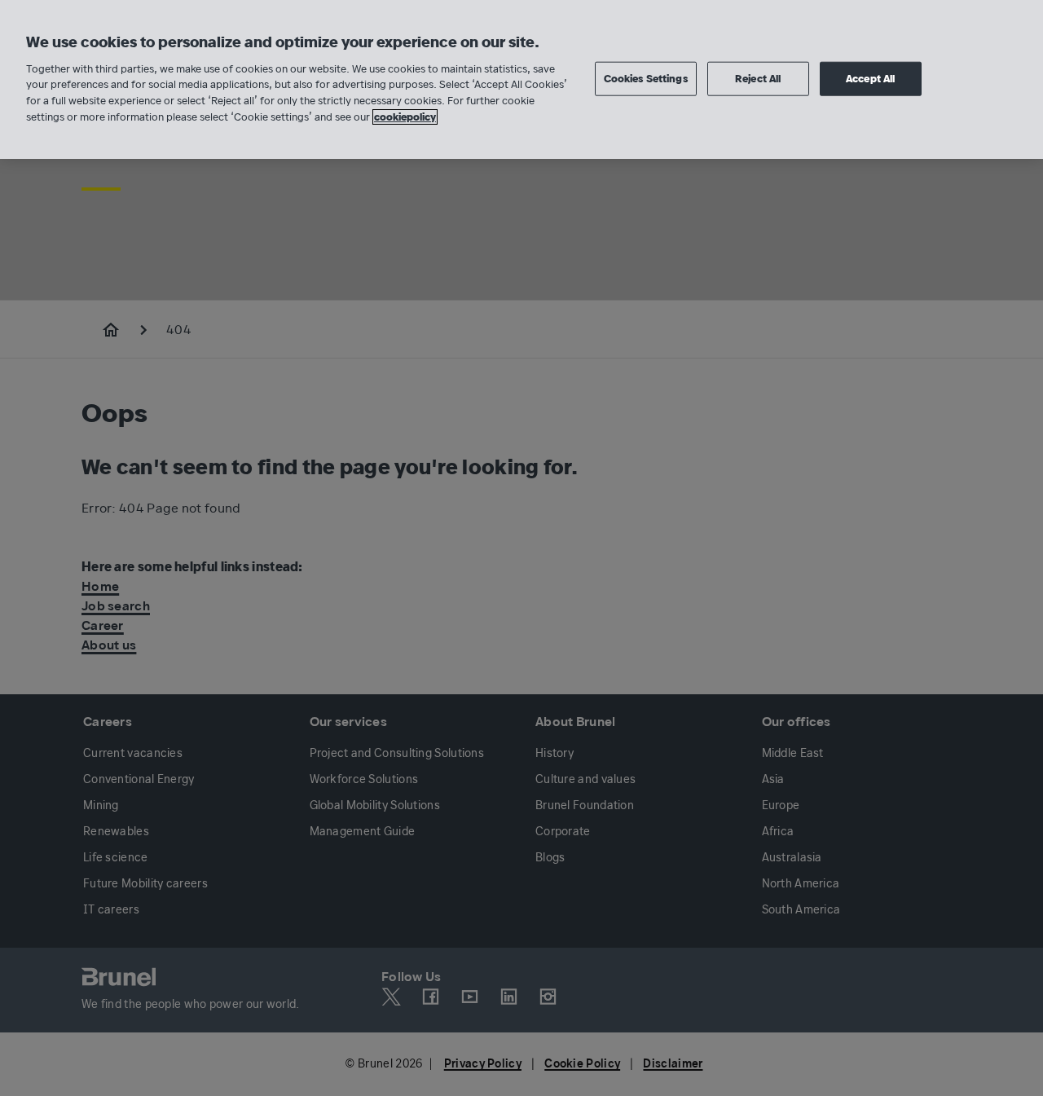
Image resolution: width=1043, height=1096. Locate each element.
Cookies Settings (646, 78)
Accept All (870, 78)
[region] (521, 79)
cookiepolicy (405, 117)
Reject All (758, 78)
